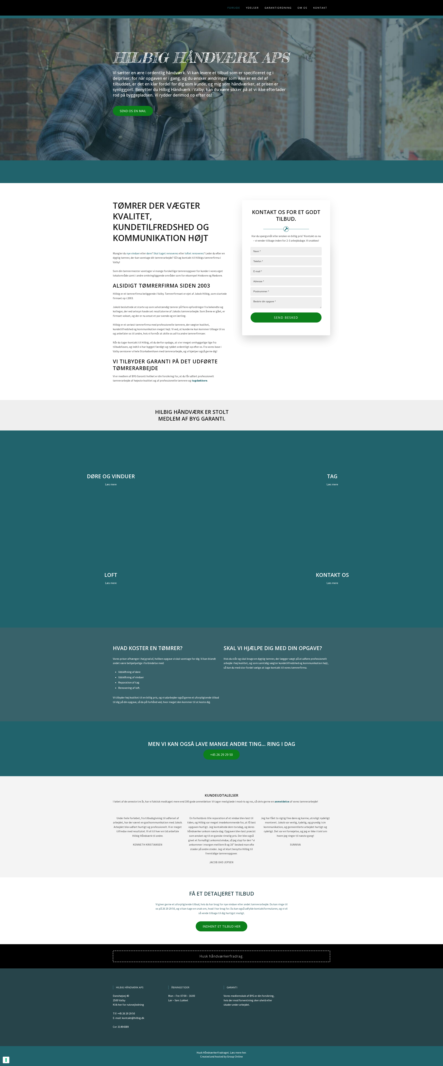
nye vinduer (133, 253)
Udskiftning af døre (129, 672)
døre (149, 253)
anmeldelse (281, 801)
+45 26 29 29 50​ (221, 754)
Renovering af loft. (129, 688)
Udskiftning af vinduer (131, 677)
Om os (302, 7)
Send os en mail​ (133, 111)
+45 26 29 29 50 (126, 1013)
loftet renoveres (194, 253)
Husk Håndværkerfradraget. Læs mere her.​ (221, 1052)
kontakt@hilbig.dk (133, 1018)
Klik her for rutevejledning (128, 1004)
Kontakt (320, 7)
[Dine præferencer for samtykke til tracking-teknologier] (6, 1060)
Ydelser (252, 7)
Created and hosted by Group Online (221, 1056)
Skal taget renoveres (165, 253)
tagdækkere (199, 380)
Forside (233, 7)
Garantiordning (278, 7)
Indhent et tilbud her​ (221, 926)
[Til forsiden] (130, 7)
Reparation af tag (128, 682)
